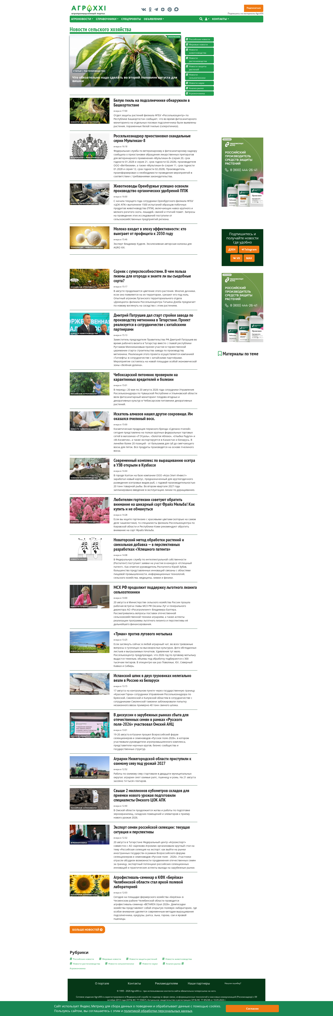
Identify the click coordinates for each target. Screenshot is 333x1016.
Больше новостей (86, 929)
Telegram (250, 249)
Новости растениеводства (198, 60)
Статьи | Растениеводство (89, 71)
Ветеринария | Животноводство (87, 157)
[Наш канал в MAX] (177, 9)
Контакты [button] (219, 19)
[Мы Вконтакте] (144, 9)
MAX (249, 258)
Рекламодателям (166, 983)
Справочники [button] (106, 19)
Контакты (134, 983)
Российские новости (199, 39)
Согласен (252, 1008)
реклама (227, 139)
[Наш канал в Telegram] (157, 9)
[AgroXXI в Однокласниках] (151, 9)
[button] (207, 19)
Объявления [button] (153, 19)
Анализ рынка (196, 88)
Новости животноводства (197, 51)
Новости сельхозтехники (197, 76)
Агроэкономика (197, 93)
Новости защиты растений (197, 68)
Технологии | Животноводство (87, 247)
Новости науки (196, 83)
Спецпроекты (131, 19)
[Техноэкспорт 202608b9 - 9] (242, 172)
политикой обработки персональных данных (158, 1011)
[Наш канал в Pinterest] (170, 9)
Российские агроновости (84, 287)
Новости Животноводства (84, 203)
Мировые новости (198, 44)
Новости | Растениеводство (85, 521)
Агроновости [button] (81, 19)
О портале (102, 983)
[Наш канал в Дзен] (164, 9)
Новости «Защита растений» (85, 122)
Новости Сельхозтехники (84, 606)
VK (238, 258)
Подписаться (254, 7)
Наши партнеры (199, 983)
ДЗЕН (231, 249)
